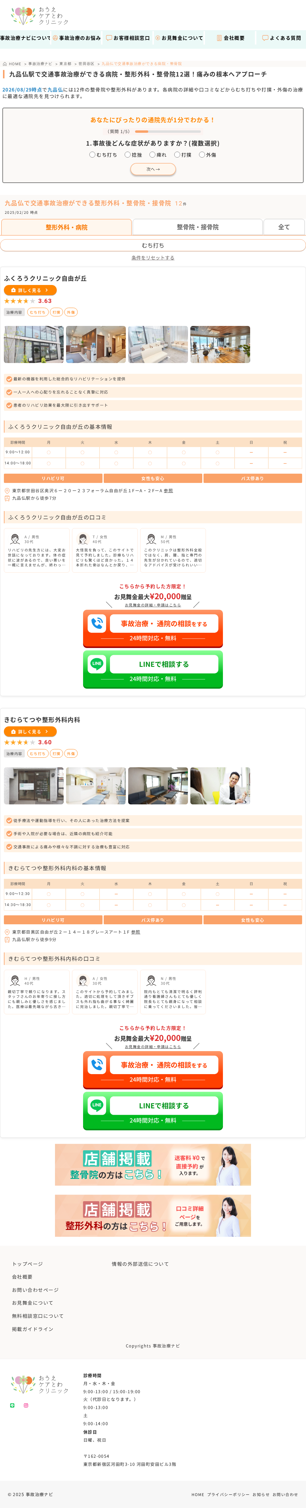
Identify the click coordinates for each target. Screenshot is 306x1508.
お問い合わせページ (35, 1289)
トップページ (27, 1263)
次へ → (153, 169)
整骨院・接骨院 (198, 226)
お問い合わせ (286, 1494)
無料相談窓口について (38, 1315)
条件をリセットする (153, 257)
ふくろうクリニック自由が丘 (45, 278)
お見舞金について (183, 37)
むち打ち (107, 154)
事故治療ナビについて (25, 37)
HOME (198, 1494)
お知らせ (261, 1494)
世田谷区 (87, 63)
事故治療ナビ (40, 63)
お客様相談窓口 (132, 37)
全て (284, 226)
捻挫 (137, 154)
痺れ (162, 154)
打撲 (186, 154)
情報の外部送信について (140, 1263)
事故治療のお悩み (80, 37)
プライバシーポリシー (228, 1494)
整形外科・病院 (67, 227)
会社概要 (234, 37)
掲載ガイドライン (33, 1328)
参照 (168, 490)
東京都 (65, 63)
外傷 (211, 154)
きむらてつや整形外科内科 (42, 719)
